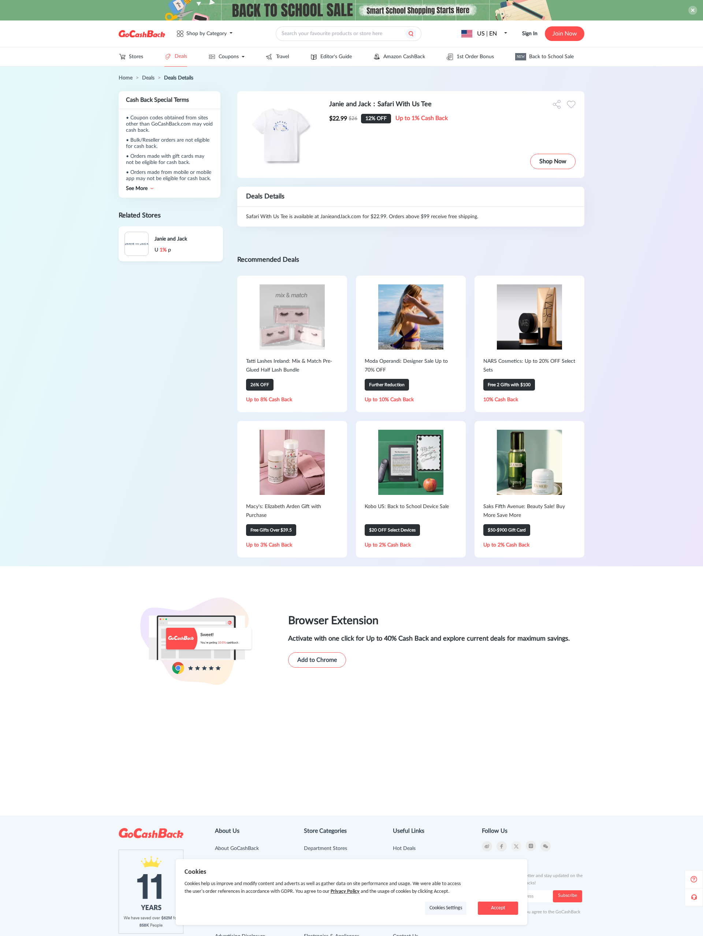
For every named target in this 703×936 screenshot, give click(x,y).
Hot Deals (404, 848)
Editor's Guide (336, 56)
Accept (498, 908)
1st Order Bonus (475, 56)
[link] (126, 78)
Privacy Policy (345, 891)
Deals (181, 56)
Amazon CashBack (404, 56)
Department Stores (325, 848)
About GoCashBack (237, 848)
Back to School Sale (545, 56)
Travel (282, 56)
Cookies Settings (445, 908)
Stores (136, 56)
